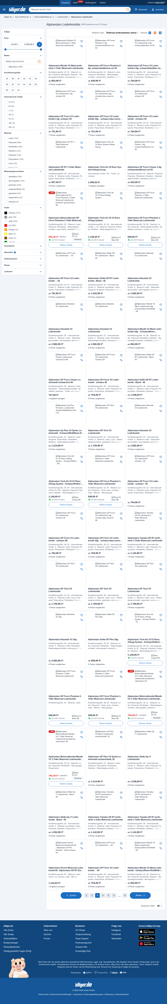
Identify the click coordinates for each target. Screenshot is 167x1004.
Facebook (116, 934)
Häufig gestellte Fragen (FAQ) (17, 951)
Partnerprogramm (83, 943)
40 (18, 79)
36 (7, 79)
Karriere (47, 934)
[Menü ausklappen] (30, 17)
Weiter (139, 895)
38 (13, 79)
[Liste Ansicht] (149, 32)
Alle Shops (9, 934)
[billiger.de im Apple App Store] (149, 931)
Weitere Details (66, 245)
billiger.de (8, 17)
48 (7, 84)
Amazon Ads (81, 947)
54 (24, 84)
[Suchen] (127, 9)
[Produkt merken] (82, 41)
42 (24, 79)
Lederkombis (62, 17)
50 (13, 84)
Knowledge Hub (82, 951)
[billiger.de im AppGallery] (149, 943)
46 (36, 79)
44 (30, 79)
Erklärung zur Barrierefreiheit (117, 994)
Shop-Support (81, 938)
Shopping (65, 3)
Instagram (116, 930)
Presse (47, 938)
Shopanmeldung (83, 934)
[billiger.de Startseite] (17, 9)
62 (13, 90)
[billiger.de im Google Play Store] (149, 937)
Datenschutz (43, 994)
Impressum (78, 994)
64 (18, 90)
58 (36, 84)
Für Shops (80, 930)
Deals (78, 2)
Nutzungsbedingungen (94, 994)
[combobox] (80, 9)
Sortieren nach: (98, 33)
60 (7, 90)
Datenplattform (10, 938)
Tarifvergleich (90, 3)
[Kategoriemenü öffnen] (4, 9)
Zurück (73, 895)
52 (18, 84)
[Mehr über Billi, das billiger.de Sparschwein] (20, 967)
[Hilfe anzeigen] (14, 252)
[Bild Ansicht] (160, 32)
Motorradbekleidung (43, 17)
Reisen (103, 3)
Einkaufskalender (12, 947)
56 (30, 84)
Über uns (48, 930)
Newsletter (116, 938)
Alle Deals (8, 930)
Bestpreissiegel (11, 943)
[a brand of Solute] (156, 3)
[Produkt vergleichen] (82, 46)
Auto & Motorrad (22, 17)
